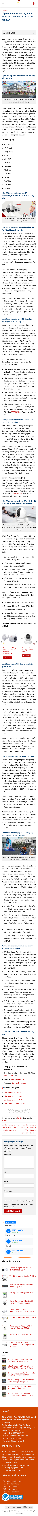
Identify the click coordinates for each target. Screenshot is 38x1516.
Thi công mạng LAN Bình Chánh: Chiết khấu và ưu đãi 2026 (20, 1360)
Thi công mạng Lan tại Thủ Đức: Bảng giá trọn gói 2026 (20, 1387)
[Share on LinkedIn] (28, 1111)
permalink (4, 1120)
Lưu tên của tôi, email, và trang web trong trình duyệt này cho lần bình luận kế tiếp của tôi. (18, 1204)
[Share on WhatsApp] (9, 1111)
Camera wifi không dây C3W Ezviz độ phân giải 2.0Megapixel (9, 650)
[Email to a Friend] (21, 1111)
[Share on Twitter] (17, 1111)
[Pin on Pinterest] (24, 1111)
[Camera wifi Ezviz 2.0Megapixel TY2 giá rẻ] (28, 638)
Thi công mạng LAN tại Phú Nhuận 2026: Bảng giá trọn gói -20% (21, 1381)
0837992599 (16, 412)
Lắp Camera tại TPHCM (13, 1100)
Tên (6, 1172)
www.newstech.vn (17, 1079)
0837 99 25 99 (18, 1433)
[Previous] (1, 646)
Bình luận (8, 1154)
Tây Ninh (4, 11)
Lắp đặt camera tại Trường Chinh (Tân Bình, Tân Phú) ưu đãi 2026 (20, 1367)
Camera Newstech (19, 1083)
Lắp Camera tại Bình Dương (14, 1103)
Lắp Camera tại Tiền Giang (14, 1096)
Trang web (8, 1191)
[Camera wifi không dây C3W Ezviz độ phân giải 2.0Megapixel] (10, 638)
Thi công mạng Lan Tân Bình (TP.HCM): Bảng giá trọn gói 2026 (20, 1394)
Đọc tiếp (8, 657)
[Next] (36, 646)
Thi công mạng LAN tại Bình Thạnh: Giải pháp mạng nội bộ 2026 (21, 1374)
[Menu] (3, 3)
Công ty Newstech (17, 1441)
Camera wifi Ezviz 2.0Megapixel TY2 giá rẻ (28, 649)
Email (6, 1181)
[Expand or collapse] (34, 33)
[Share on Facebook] (13, 1111)
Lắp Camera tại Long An (13, 1093)
